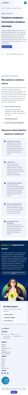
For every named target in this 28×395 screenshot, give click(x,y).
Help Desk (3, 346)
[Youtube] (8, 373)
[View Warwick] (2, 334)
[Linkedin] (2, 373)
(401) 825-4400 (6, 338)
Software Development (5, 352)
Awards (2, 364)
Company (3, 360)
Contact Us (3, 358)
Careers (2, 366)
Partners (3, 362)
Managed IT (3, 344)
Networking (3, 350)
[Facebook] (5, 373)
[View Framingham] (12, 334)
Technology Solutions (5, 348)
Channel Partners (4, 368)
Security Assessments (5, 353)
